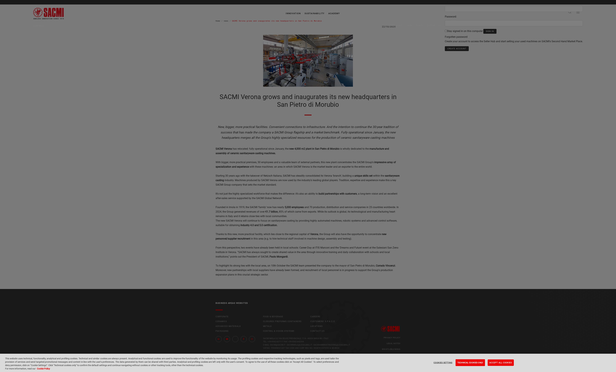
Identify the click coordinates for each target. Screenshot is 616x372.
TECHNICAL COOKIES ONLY (470, 362)
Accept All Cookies (500, 363)
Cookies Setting (443, 363)
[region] (308, 363)
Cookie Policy (43, 368)
